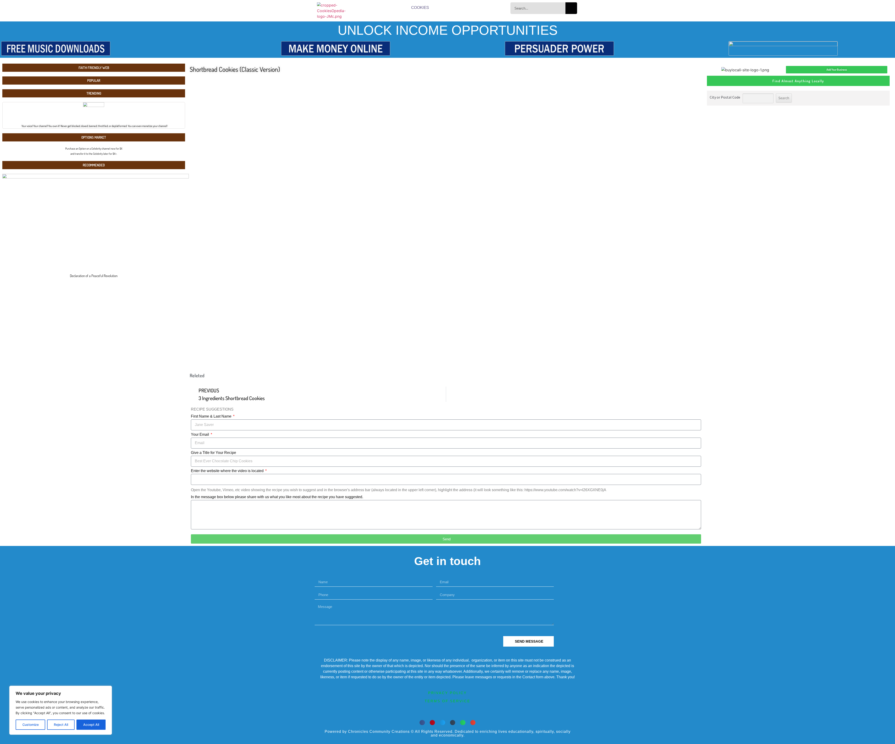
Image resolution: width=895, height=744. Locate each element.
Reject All (61, 725)
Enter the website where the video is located (228, 471)
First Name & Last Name (211, 416)
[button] (422, 722)
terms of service (447, 701)
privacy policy (447, 693)
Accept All (91, 725)
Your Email (200, 434)
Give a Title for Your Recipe (213, 453)
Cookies (420, 7)
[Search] (571, 8)
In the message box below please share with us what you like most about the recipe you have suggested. (277, 497)
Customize (30, 725)
